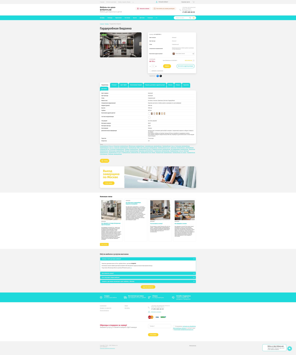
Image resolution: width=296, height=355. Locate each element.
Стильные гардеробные (182, 146)
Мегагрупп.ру (192, 345)
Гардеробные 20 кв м (145, 149)
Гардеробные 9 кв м (168, 146)
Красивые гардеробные (146, 151)
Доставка (104, 88)
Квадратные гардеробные (164, 152)
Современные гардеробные (153, 146)
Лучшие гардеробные (131, 151)
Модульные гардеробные (136, 146)
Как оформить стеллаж (181, 223)
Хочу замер (108, 183)
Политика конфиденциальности (107, 348)
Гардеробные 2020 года (135, 147)
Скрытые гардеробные (121, 147)
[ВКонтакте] (157, 76)
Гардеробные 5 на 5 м (106, 147)
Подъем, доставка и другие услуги (155, 85)
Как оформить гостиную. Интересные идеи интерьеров (110, 224)
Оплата (170, 85)
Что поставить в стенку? (156, 223)
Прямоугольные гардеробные (161, 149)
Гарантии (186, 85)
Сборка (178, 85)
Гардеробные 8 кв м (164, 147)
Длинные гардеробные (178, 147)
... (156, 17)
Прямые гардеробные (131, 149)
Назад (106, 161)
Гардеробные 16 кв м (106, 146)
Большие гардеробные (150, 147)
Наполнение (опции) (136, 85)
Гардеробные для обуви (148, 152)
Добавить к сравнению (157, 71)
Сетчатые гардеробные (117, 149)
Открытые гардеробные (120, 146)
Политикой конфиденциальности (183, 329)
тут (131, 267)
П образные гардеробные (161, 151)
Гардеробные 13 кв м (115, 152)
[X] (161, 76)
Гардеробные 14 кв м (176, 151)
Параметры (104, 85)
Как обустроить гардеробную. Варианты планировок (133, 203)
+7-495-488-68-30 (188, 12)
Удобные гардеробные (115, 154)
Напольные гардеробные (116, 151)
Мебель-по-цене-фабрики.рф (108, 8)
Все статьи (104, 244)
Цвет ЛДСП (123, 85)
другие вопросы (148, 287)
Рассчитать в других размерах (185, 66)
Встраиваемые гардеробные (179, 149)
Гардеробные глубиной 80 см (131, 152)
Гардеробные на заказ (179, 152)
